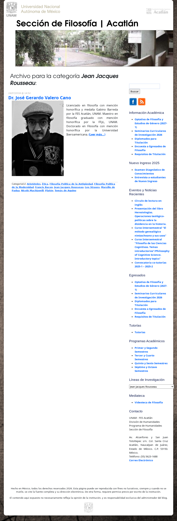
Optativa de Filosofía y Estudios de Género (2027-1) (151, 123)
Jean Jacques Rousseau (68, 187)
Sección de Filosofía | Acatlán (77, 22)
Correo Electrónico (141, 460)
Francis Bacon (44, 187)
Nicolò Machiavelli (32, 190)
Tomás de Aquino (65, 190)
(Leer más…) (97, 134)
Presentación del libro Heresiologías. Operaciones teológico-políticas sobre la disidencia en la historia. (150, 216)
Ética (45, 184)
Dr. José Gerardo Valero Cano (39, 98)
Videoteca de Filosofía (149, 402)
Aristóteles (34, 184)
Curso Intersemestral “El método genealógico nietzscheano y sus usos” (150, 231)
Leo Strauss (92, 187)
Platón (49, 190)
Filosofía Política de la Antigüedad (71, 184)
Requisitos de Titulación (150, 154)
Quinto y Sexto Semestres (151, 363)
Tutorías (140, 332)
